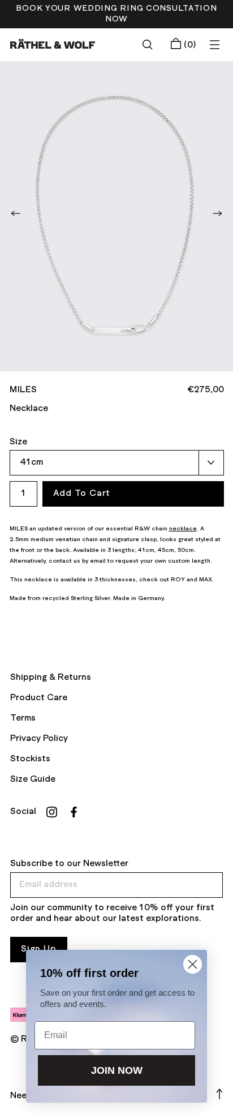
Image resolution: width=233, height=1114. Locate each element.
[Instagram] (51, 812)
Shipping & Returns (50, 677)
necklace (183, 528)
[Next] (218, 213)
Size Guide (32, 779)
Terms (23, 718)
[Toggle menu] (214, 45)
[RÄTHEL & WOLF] (52, 43)
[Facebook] (73, 812)
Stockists (30, 759)
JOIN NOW (117, 1070)
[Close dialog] (192, 964)
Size (18, 442)
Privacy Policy (39, 738)
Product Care (38, 697)
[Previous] (15, 213)
